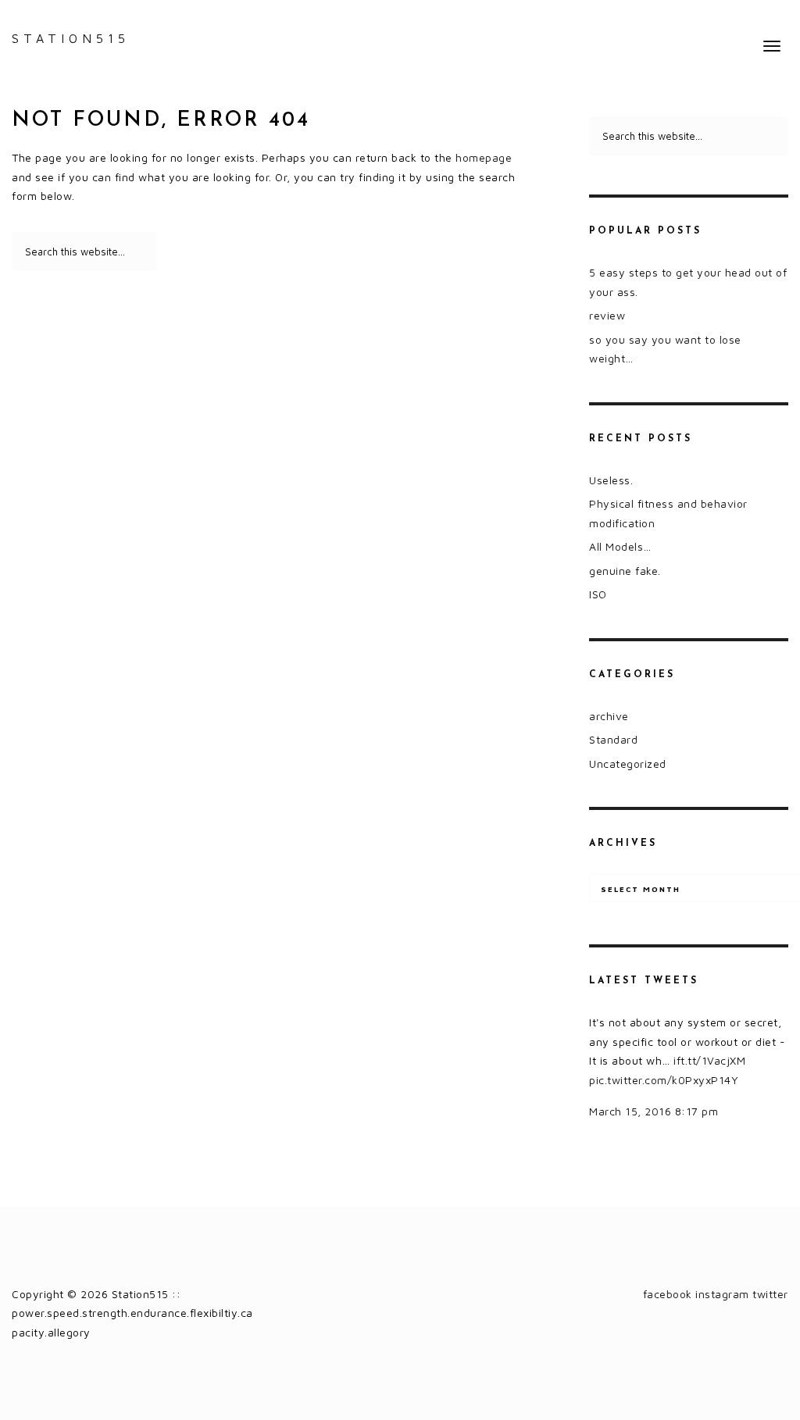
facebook (667, 1293)
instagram (722, 1293)
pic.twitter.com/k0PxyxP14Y (663, 1079)
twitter (770, 1293)
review (607, 315)
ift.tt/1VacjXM (709, 1060)
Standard (613, 739)
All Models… (620, 546)
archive (609, 715)
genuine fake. (625, 570)
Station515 (71, 38)
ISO (598, 594)
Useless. (611, 480)
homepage (483, 157)
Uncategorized (627, 763)
